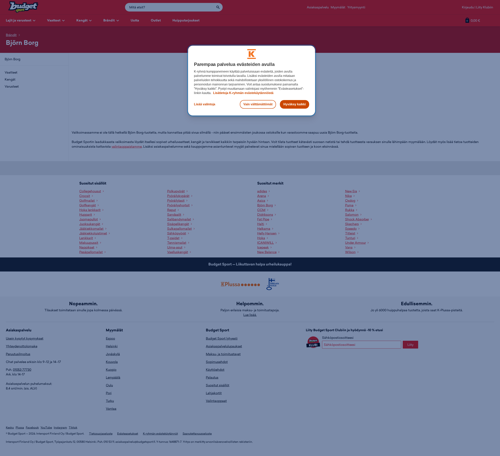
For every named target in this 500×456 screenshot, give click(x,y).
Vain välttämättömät (257, 104)
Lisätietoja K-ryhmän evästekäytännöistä (242, 93)
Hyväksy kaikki (294, 104)
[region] (251, 80)
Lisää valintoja (204, 104)
